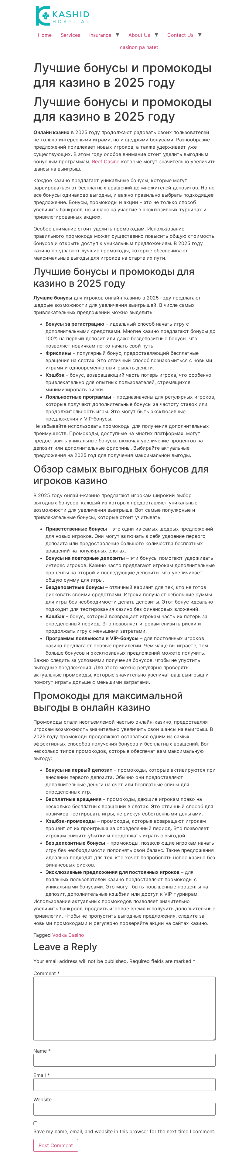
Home (45, 35)
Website (42, 1099)
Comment (46, 973)
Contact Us (180, 35)
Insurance (100, 35)
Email (41, 1075)
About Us (139, 35)
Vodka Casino (68, 935)
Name (42, 1050)
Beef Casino (106, 161)
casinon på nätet (139, 47)
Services (70, 35)
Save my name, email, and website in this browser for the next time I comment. (124, 1131)
